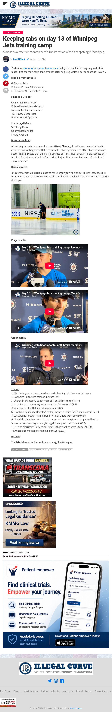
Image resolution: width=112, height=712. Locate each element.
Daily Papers (5, 691)
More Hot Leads (76, 708)
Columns (17, 691)
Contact (88, 691)
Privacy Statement (103, 691)
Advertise (55, 691)
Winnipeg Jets (65, 449)
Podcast (45, 691)
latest (53, 449)
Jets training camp (38, 449)
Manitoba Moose (31, 691)
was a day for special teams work (40, 68)
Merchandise (68, 691)
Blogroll (79, 691)
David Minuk (19, 59)
